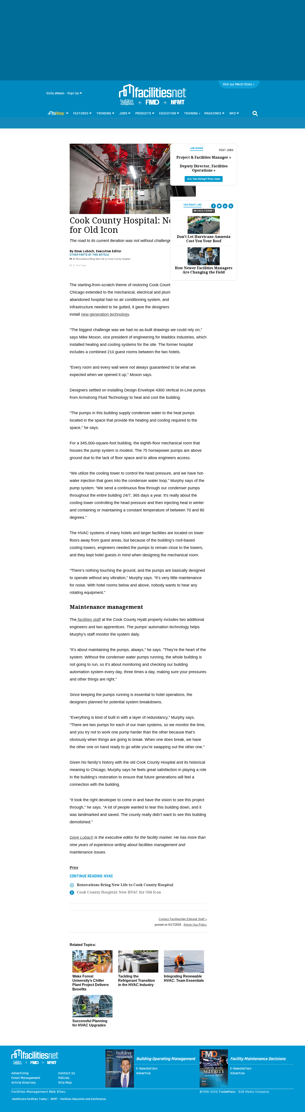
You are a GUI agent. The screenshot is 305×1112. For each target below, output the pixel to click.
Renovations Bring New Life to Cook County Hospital (103, 259)
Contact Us (66, 1073)
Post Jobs (226, 150)
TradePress (227, 1091)
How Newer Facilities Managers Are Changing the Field (203, 270)
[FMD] (152, 103)
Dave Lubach (81, 837)
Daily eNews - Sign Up (62, 93)
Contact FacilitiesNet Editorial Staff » (183, 919)
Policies (63, 1078)
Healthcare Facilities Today (29, 1099)
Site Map (65, 1083)
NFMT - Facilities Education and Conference (78, 1099)
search (255, 113)
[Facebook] (213, 206)
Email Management (25, 1078)
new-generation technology (105, 314)
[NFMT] (177, 103)
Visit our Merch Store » (238, 84)
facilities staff (89, 619)
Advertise (143, 1073)
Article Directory (23, 1083)
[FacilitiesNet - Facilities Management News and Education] (152, 91)
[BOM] (127, 104)
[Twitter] (219, 206)
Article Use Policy (195, 924)
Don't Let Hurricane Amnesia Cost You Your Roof (203, 239)
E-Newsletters (146, 1068)
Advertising (20, 1073)
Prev (74, 867)
